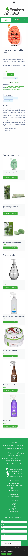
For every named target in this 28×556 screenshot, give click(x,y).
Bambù (14, 508)
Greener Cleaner (14, 511)
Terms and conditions (14, 494)
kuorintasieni (14, 89)
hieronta (15, 87)
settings (10, 551)
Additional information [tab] (11, 98)
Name (2, 520)
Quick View (14, 177)
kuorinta (9, 89)
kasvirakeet (5, 89)
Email (2, 524)
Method (14, 503)
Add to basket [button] (7, 177)
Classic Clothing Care (14, 509)
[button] (14, 2)
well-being (19, 87)
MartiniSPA (21, 86)
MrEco (14, 506)
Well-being (17, 86)
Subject (3, 529)
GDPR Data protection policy (14, 496)
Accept (4, 553)
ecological (11, 87)
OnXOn (14, 504)
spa (9, 90)
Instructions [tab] (8, 101)
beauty (6, 87)
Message (3, 534)
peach (18, 89)
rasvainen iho (5, 90)
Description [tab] (8, 95)
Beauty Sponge (11, 86)
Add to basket (10, 74)
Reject (9, 553)
